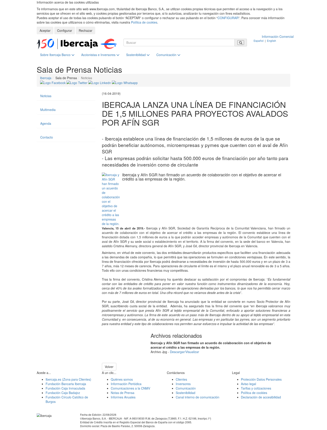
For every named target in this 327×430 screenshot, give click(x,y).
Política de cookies (144, 22)
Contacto (46, 137)
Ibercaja (45, 78)
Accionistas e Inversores (98, 54)
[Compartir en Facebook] (53, 82)
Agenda (45, 123)
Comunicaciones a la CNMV (130, 388)
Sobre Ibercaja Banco (55, 54)
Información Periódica (126, 384)
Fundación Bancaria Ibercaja (66, 384)
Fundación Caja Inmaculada (65, 388)
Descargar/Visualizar (184, 352)
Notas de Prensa (122, 392)
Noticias (45, 96)
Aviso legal (248, 384)
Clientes (181, 379)
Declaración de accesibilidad (261, 397)
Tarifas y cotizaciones (256, 388)
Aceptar (45, 30)
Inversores (183, 384)
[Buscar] (240, 42)
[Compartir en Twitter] (77, 82)
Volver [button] (109, 366)
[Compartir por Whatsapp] (125, 82)
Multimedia (48, 109)
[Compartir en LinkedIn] (100, 82)
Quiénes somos (122, 379)
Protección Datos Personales (261, 379)
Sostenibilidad (136, 54)
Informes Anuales (123, 397)
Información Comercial (278, 36)
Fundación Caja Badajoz (63, 392)
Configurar (64, 30)
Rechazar (85, 30)
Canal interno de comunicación (197, 397)
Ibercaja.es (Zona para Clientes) (68, 379)
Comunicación (166, 54)
